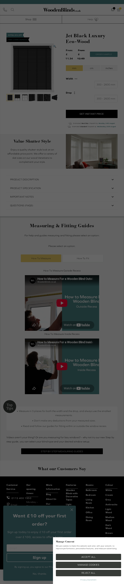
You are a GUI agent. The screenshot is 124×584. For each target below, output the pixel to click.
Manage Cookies (88, 565)
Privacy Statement (88, 580)
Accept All (88, 557)
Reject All (88, 573)
